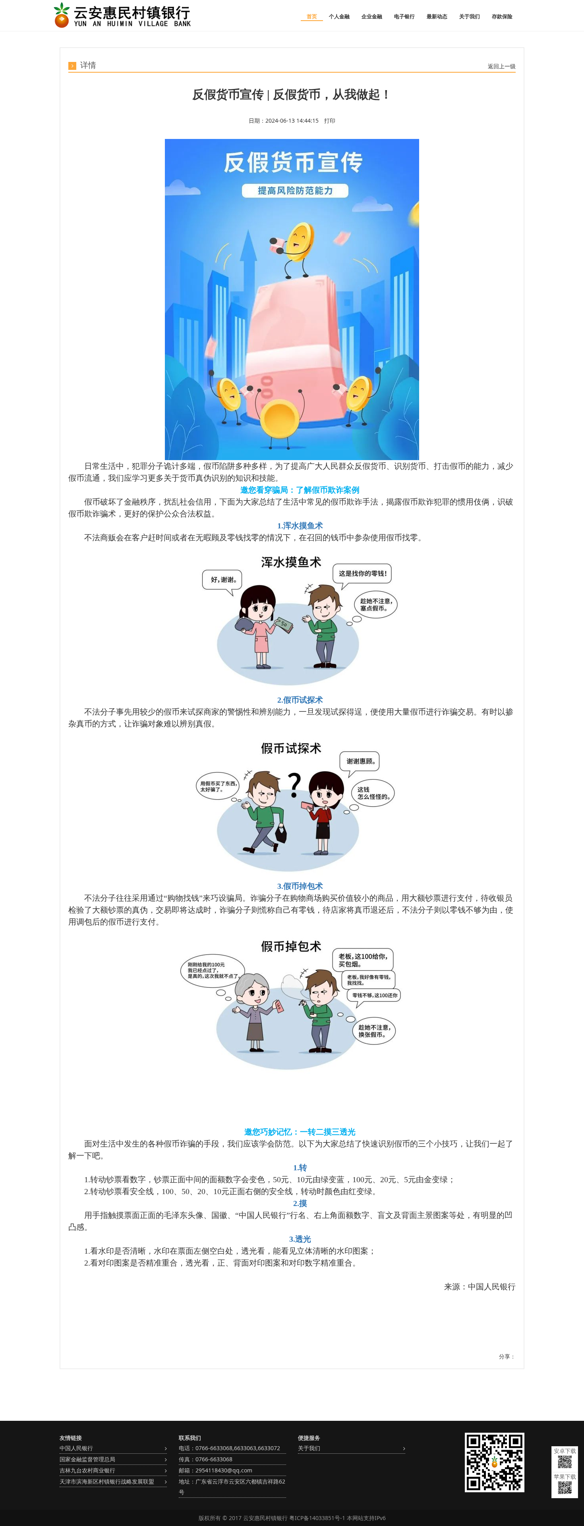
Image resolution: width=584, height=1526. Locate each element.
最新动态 (437, 16)
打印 (329, 120)
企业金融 (372, 16)
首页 (312, 16)
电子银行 (404, 16)
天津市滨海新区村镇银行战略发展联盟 (107, 1481)
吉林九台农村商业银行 (87, 1470)
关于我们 (469, 16)
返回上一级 (502, 66)
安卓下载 (565, 1451)
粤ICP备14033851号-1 (317, 1518)
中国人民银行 (76, 1448)
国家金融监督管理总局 (87, 1459)
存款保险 (502, 16)
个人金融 (339, 16)
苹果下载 (565, 1476)
